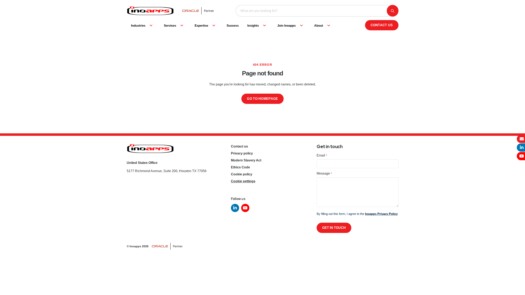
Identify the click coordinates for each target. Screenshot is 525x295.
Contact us (382, 25)
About (318, 25)
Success (233, 25)
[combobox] (316, 11)
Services (170, 25)
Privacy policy (242, 153)
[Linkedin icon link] (235, 208)
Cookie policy (241, 174)
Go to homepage (262, 98)
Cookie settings (243, 181)
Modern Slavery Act (246, 160)
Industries (138, 25)
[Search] (392, 11)
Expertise (201, 25)
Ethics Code (240, 167)
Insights (253, 25)
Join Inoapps (286, 25)
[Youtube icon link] (245, 208)
